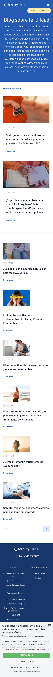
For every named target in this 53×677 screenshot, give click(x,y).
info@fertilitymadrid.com (14, 585)
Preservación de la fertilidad (14, 620)
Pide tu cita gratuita (39, 10)
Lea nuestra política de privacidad (26, 671)
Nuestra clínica (39, 573)
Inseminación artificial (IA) (14, 599)
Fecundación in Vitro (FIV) (14, 604)
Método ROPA (14, 615)
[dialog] (26, 649)
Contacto (39, 578)
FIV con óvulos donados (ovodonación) (14, 609)
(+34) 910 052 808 (14, 580)
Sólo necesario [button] (26, 662)
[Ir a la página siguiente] (46, 529)
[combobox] (49, 625)
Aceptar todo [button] (26, 655)
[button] (48, 5)
